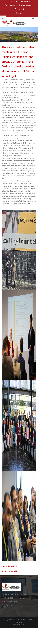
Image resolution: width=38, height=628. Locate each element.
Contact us (26, 1)
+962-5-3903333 (9, 598)
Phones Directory (11, 5)
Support (23, 625)
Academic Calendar (26, 5)
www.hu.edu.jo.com (10, 601)
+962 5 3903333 (14, 1)
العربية (19, 13)
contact (22, 598)
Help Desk (15, 625)
